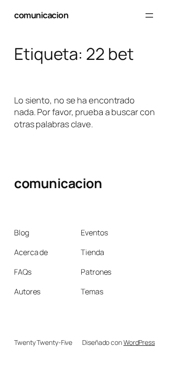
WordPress (139, 342)
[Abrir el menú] (149, 15)
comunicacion (41, 15)
